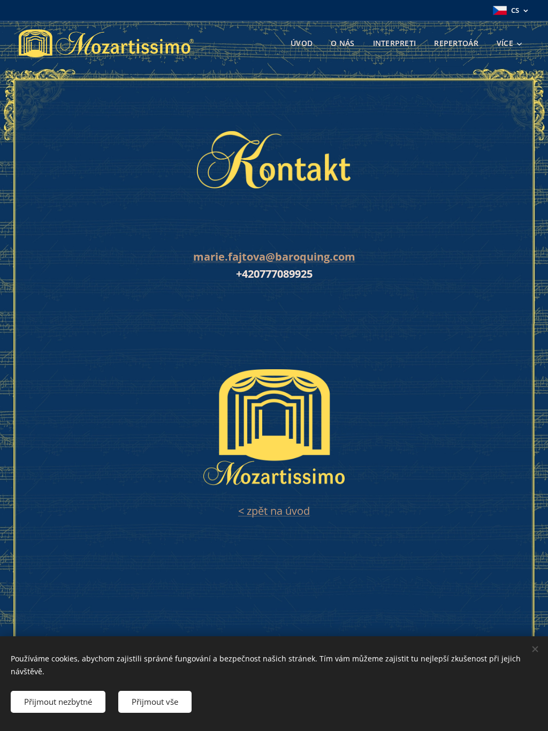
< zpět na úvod (274, 511)
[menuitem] (301, 43)
